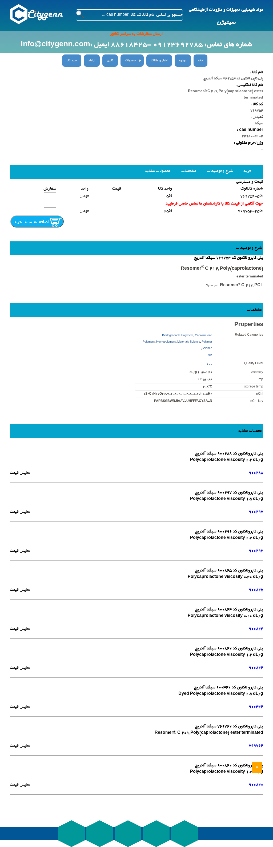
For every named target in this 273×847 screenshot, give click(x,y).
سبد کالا (72, 60)
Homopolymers (166, 342)
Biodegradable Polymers (178, 335)
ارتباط (92, 60)
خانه (200, 60)
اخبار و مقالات (159, 60)
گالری (110, 60)
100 (209, 364)
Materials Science (188, 342)
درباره (182, 60)
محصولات (130, 60)
